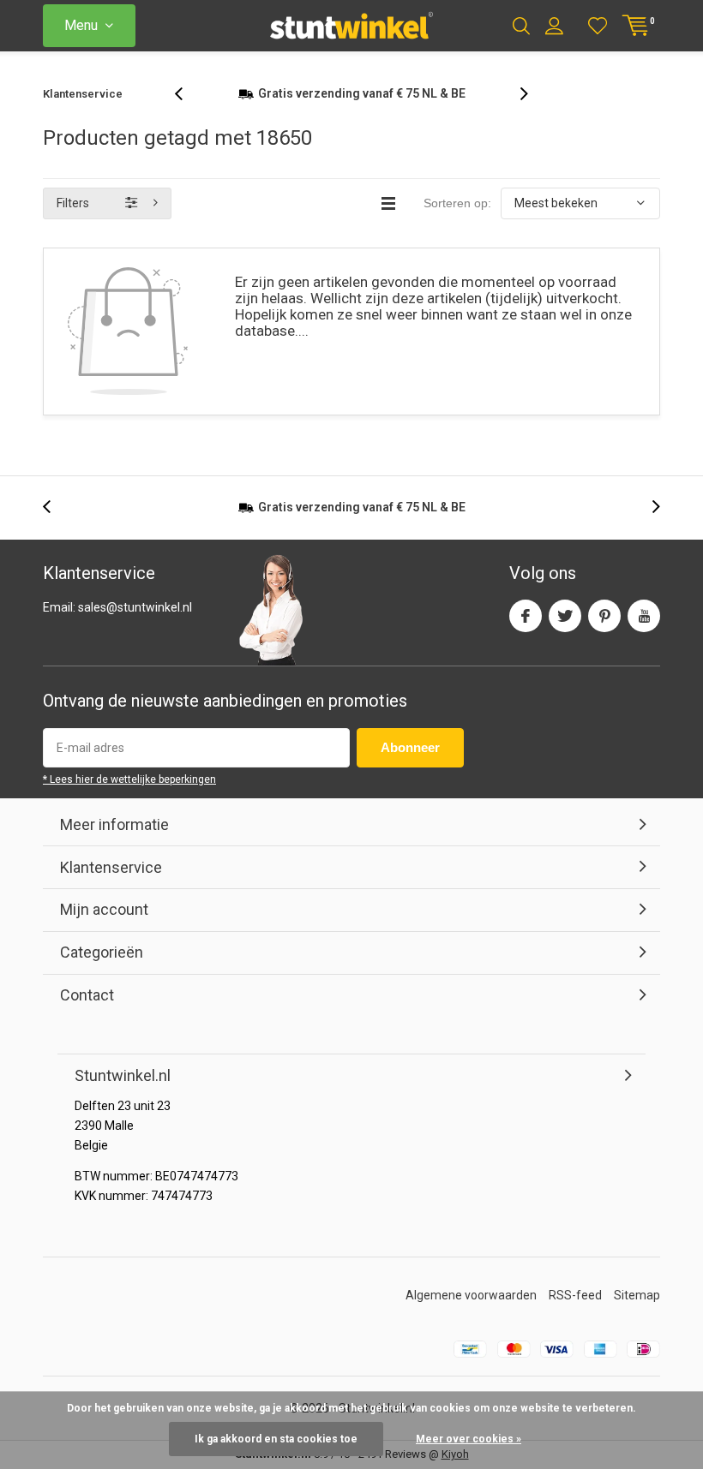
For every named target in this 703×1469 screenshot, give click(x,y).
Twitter (565, 616)
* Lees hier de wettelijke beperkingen (129, 779)
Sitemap (637, 1295)
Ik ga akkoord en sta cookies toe (276, 1439)
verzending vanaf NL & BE (362, 93)
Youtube (644, 616)
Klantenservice (83, 93)
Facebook (525, 616)
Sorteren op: (457, 203)
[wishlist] (597, 25)
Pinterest (604, 616)
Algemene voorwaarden (471, 1295)
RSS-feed (575, 1295)
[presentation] (188, 94)
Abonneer (410, 747)
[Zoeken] (521, 25)
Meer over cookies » (468, 1439)
